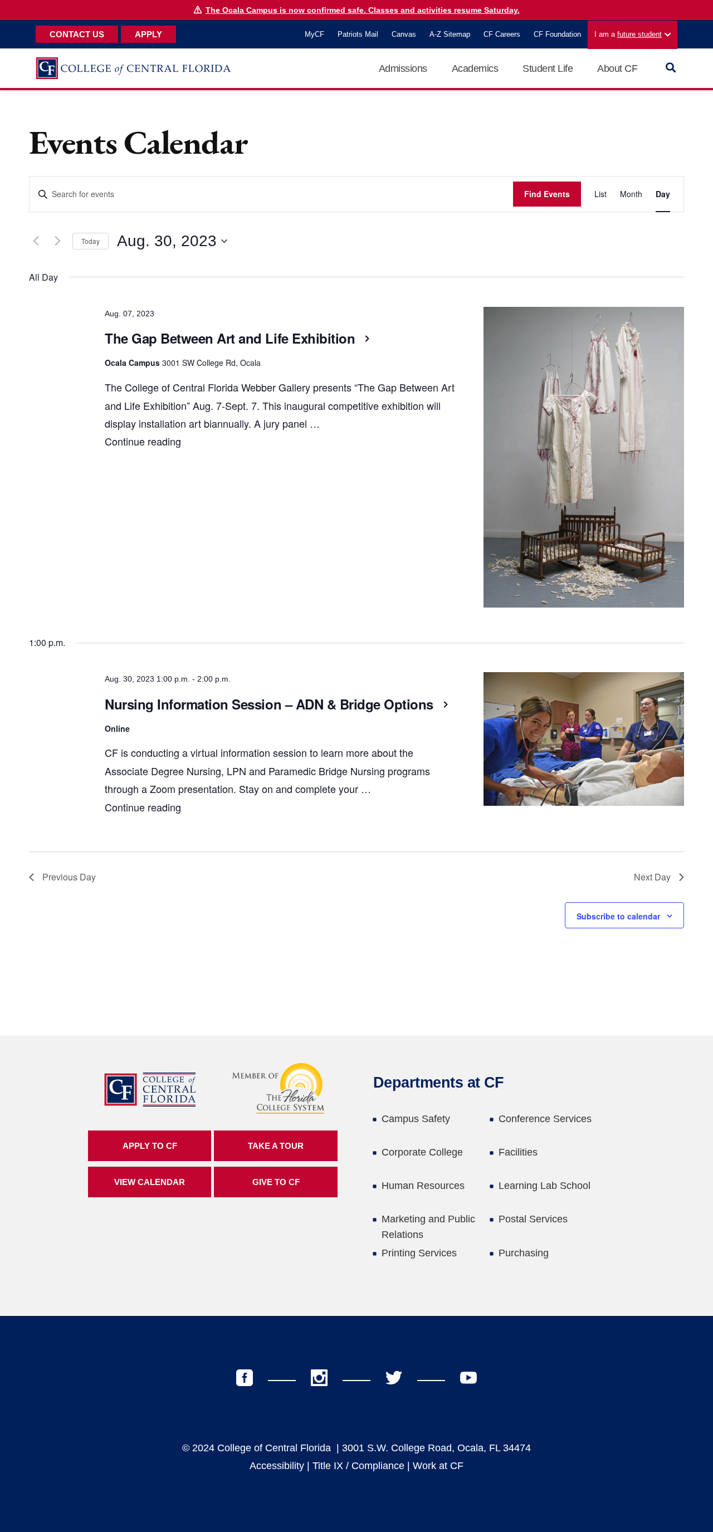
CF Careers (502, 34)
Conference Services (545, 1118)
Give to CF (276, 1182)
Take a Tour (276, 1146)
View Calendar (149, 1182)
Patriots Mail (358, 34)
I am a (628, 34)
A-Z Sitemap (449, 34)
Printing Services (419, 1253)
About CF (617, 68)
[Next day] (57, 241)
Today (90, 241)
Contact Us (77, 34)
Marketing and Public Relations (428, 1226)
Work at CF (438, 1465)
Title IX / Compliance (358, 1465)
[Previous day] (35, 241)
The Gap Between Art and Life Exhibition (232, 338)
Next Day (652, 876)
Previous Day (69, 876)
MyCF (314, 34)
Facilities (518, 1152)
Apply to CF (150, 1146)
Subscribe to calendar (618, 916)
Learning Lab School (544, 1185)
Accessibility (277, 1465)
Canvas (404, 34)
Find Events (547, 193)
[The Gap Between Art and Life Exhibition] (584, 460)
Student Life (547, 68)
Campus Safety (416, 1118)
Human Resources (423, 1185)
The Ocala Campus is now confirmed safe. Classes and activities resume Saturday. (363, 10)
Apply (148, 34)
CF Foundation (557, 34)
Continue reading (143, 441)
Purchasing (524, 1253)
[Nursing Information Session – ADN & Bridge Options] (584, 741)
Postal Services (533, 1219)
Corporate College (422, 1152)
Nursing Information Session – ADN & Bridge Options (271, 703)
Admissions (403, 68)
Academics (475, 68)
